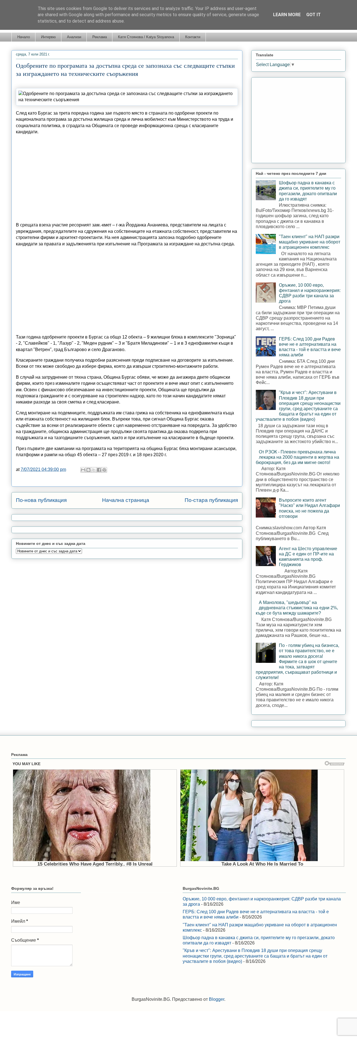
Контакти (192, 37)
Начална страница (125, 500)
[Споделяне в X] (94, 470)
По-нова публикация (41, 500)
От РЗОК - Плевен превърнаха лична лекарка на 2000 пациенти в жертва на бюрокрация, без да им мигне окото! (297, 457)
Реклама (99, 37)
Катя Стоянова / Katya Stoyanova (146, 37)
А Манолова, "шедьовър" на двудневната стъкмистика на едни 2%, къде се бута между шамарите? (297, 607)
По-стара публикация (211, 500)
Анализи (74, 37)
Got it (313, 14)
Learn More (287, 14)
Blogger (216, 999)
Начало (23, 37)
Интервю (48, 37)
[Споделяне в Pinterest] (104, 470)
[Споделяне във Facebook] (99, 470)
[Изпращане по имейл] (83, 470)
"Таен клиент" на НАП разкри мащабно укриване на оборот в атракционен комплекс (309, 242)
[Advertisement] (127, 178)
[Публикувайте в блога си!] (88, 470)
